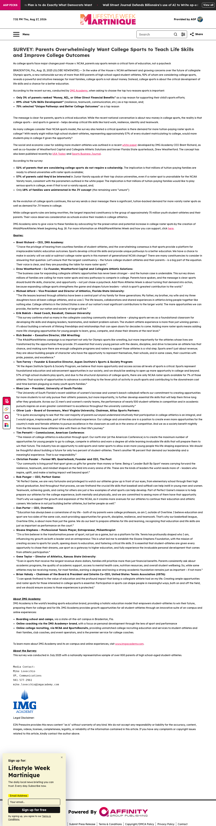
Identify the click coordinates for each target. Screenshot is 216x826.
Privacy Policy (165, 824)
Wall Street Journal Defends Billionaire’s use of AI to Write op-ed (150, 5)
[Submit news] (6, 401)
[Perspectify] (6, 409)
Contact (183, 824)
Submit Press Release (82, 824)
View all (208, 4)
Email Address (18, 795)
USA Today (59, 153)
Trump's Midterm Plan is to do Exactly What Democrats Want (47, 5)
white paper (129, 145)
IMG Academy (79, 90)
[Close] (61, 757)
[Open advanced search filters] (183, 34)
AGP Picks (10, 5)
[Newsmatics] (6, 425)
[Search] (175, 34)
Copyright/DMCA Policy (139, 824)
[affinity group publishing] (6, 417)
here (171, 228)
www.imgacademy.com (129, 643)
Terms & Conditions (110, 824)
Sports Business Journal (86, 153)
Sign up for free (34, 810)
